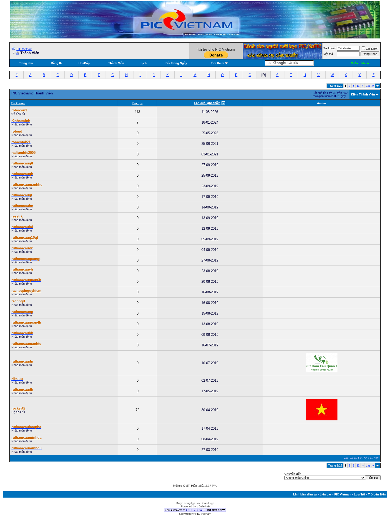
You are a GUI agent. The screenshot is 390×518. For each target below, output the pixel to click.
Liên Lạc (326, 494)
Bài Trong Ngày (176, 63)
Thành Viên (116, 63)
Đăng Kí (56, 63)
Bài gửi (137, 103)
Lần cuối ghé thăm (207, 103)
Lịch (144, 63)
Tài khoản (329, 48)
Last (370, 85)
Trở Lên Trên (377, 494)
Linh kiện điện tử (305, 494)
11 (358, 85)
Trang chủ (26, 63)
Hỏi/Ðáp (84, 63)
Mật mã (328, 53)
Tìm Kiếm (217, 63)
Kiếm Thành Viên (363, 94)
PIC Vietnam (24, 49)
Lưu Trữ (359, 494)
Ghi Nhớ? (372, 48)
